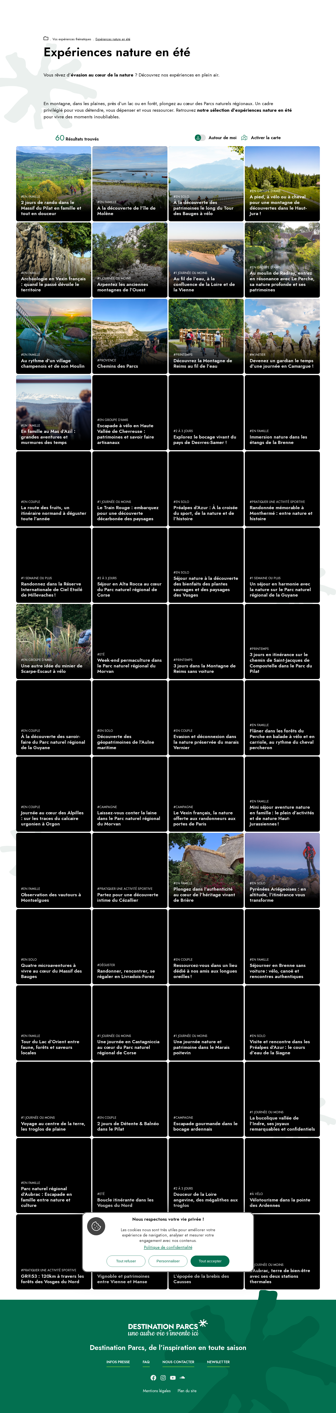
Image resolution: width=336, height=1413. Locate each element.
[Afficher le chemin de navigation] (46, 38)
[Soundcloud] (183, 1378)
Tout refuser (126, 1261)
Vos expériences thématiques (71, 39)
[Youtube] (173, 1378)
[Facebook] (153, 1378)
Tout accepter (210, 1261)
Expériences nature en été (112, 39)
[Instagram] (163, 1378)
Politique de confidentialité (168, 1247)
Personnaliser (168, 1261)
